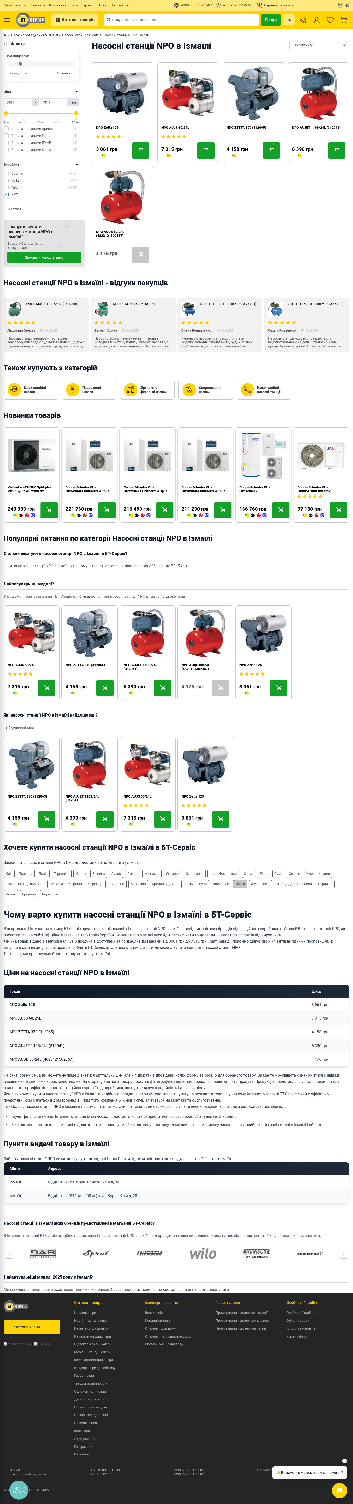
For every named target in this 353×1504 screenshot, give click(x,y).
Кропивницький (164, 884)
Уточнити (64, 73)
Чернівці (94, 884)
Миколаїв (138, 884)
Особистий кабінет (301, 1313)
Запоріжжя (194, 874)
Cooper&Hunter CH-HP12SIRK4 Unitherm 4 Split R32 (145, 491)
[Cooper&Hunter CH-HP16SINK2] (255, 515)
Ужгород (173, 874)
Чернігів (75, 884)
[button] (9, 1253)
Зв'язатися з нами (26, 1327)
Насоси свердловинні (91, 1415)
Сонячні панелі (85, 1423)
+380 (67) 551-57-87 (188, 1474)
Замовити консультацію (44, 257)
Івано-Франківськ (224, 874)
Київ (9, 874)
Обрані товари (297, 1320)
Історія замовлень (300, 1328)
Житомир (152, 874)
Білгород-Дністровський (292, 884)
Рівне (264, 874)
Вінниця (98, 874)
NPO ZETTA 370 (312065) (246, 127)
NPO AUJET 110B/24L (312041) (316, 127)
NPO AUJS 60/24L (175, 127)
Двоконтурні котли (89, 1399)
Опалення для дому (160, 1328)
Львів (43, 874)
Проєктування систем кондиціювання (245, 1320)
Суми (278, 874)
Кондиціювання (157, 1320)
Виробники (83, 1454)
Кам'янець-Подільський (24, 884)
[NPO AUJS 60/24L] (169, 156)
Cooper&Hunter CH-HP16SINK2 (254, 489)
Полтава (25, 874)
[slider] (6, 113)
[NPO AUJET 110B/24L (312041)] (299, 156)
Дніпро (132, 874)
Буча (203, 884)
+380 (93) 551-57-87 (188, 1470)
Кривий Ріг (116, 884)
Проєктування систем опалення (241, 1328)
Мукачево (259, 884)
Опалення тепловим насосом (168, 1336)
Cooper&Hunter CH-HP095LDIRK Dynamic (314, 489)
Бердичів (325, 884)
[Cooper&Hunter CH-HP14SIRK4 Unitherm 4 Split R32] (82, 515)
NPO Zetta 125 (107, 127)
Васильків (221, 884)
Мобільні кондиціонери (92, 1352)
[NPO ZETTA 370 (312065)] (234, 156)
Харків (81, 874)
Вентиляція (154, 1313)
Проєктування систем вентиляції (241, 1313)
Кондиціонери (85, 1313)
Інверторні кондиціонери (93, 1360)
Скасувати (18, 73)
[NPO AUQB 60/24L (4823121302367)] (98, 260)
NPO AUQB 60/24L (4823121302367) (110, 233)
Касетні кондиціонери (91, 1328)
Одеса (249, 874)
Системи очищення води (164, 1344)
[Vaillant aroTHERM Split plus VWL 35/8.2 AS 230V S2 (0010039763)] (24, 515)
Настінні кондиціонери (92, 1320)
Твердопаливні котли (90, 1383)
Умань (11, 894)
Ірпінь (188, 884)
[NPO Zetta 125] (103, 156)
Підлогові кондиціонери (92, 1344)
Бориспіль (50, 894)
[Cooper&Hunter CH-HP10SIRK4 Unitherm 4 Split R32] (198, 515)
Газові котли (84, 1375)
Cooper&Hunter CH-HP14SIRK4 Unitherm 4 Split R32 (87, 491)
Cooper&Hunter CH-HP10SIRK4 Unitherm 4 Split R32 (203, 491)
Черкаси (56, 884)
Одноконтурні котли (90, 1391)
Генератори (83, 1447)
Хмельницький (318, 874)
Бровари (29, 894)
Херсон (294, 874)
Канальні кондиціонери (92, 1336)
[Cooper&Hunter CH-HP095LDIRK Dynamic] (314, 515)
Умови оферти (297, 1336)
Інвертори (82, 1431)
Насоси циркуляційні (90, 1407)
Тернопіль (61, 874)
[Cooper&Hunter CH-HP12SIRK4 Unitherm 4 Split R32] (140, 515)
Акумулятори (84, 1439)
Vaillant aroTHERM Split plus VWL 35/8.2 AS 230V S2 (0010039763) (29, 491)
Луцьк (116, 874)
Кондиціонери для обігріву (95, 1368)
